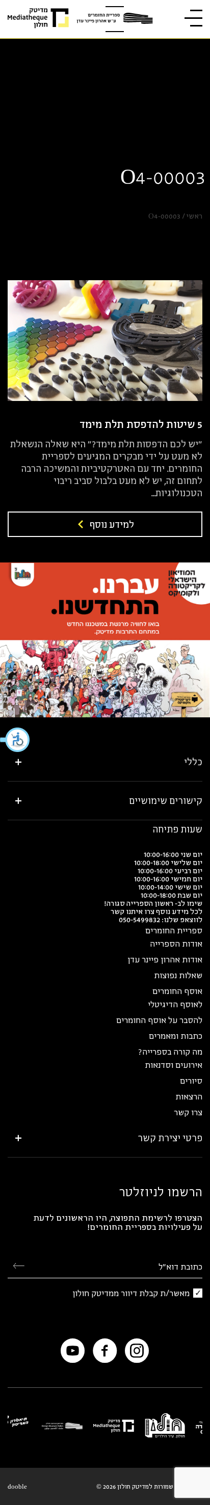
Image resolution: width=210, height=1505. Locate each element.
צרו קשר (188, 1112)
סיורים (191, 1080)
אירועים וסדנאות (173, 1064)
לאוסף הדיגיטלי (175, 1004)
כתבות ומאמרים (175, 1035)
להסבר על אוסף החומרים (159, 1020)
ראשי (194, 216)
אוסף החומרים (177, 991)
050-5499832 (139, 919)
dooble (17, 1486)
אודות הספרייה (176, 943)
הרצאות (188, 1096)
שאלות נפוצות (178, 975)
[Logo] (114, 19)
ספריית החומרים (173, 930)
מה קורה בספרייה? (170, 1051)
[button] (15, 739)
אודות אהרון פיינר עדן (164, 959)
